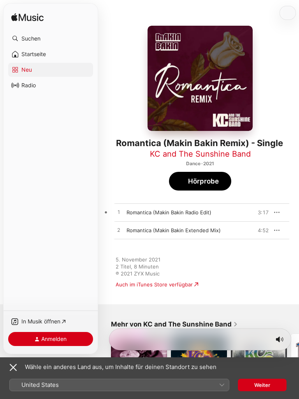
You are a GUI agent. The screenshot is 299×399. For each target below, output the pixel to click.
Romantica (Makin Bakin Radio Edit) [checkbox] (169, 212)
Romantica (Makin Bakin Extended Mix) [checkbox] (174, 230)
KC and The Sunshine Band (200, 154)
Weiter (262, 385)
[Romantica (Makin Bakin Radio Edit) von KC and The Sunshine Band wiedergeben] (119, 212)
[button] (51, 38)
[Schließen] (13, 367)
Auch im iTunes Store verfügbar (154, 284)
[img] (27, 17)
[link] (174, 324)
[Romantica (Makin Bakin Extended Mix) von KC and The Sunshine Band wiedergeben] (119, 230)
